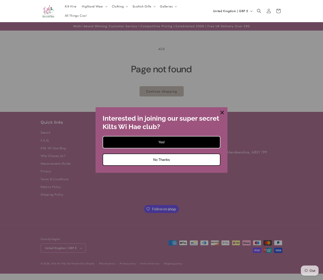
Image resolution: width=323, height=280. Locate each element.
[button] (94, 6)
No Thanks (161, 159)
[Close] (222, 112)
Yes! (161, 142)
